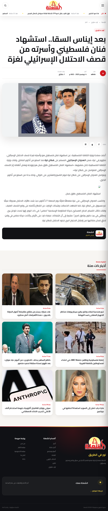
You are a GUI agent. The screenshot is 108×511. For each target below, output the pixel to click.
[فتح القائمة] (103, 5)
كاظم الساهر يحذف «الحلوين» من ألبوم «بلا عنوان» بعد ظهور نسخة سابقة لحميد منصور (27, 361)
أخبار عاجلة (52, 447)
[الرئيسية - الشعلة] (54, 5)
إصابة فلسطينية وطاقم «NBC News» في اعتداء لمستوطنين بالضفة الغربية (82, 361)
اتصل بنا (23, 455)
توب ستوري (94, 22)
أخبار (54, 443)
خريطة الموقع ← (96, 491)
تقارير (54, 463)
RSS (23, 459)
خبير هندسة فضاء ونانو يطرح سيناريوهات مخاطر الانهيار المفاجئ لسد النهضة (82, 313)
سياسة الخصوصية (20, 451)
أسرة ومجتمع (51, 451)
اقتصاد (53, 455)
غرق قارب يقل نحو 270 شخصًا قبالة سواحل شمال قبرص (64, 13)
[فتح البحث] (5, 5)
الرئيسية (104, 22)
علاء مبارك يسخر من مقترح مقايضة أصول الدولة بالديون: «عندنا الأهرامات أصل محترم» (28, 313)
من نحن (22, 443)
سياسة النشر (21, 447)
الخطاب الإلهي (51, 459)
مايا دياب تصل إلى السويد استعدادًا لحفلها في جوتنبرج (83, 409)
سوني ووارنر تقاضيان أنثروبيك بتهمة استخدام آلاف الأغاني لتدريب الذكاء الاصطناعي (27, 409)
